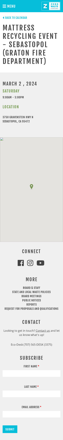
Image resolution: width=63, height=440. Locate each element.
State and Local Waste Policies (31, 292)
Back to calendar (16, 18)
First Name (30, 366)
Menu (11, 6)
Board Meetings (31, 296)
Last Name (30, 386)
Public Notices (31, 300)
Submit (10, 429)
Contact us (43, 331)
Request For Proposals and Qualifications (31, 308)
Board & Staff (31, 288)
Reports (31, 304)
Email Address (30, 407)
